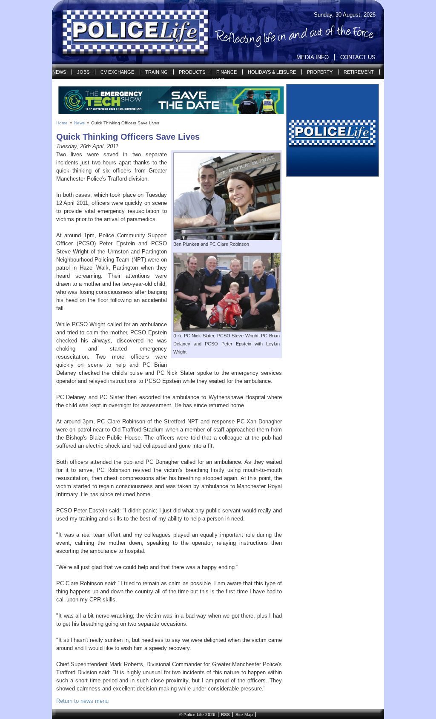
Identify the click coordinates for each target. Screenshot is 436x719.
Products (192, 72)
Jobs (83, 72)
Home (62, 123)
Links (218, 80)
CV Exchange (117, 72)
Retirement (359, 72)
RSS (225, 714)
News (59, 72)
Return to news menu (82, 701)
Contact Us (358, 57)
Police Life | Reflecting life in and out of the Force (130, 32)
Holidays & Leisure (272, 72)
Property (320, 72)
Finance (226, 72)
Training (156, 72)
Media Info (312, 57)
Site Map (244, 714)
